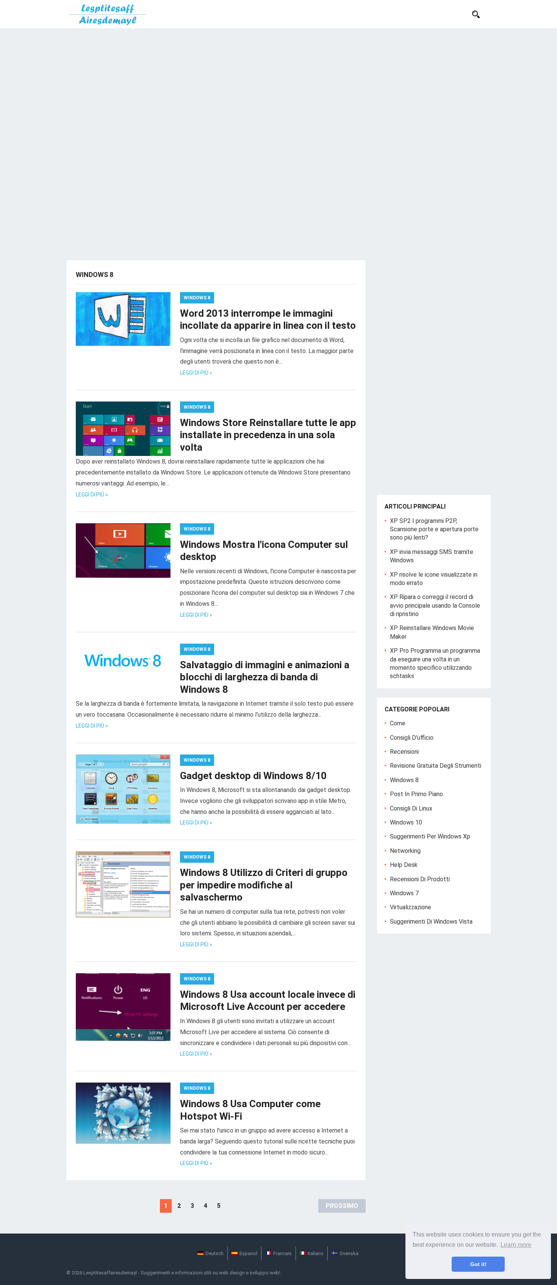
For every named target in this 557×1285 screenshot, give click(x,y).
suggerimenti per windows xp (430, 836)
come (397, 723)
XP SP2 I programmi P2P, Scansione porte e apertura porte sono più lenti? (434, 529)
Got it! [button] (478, 1264)
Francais (282, 1253)
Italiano (316, 1253)
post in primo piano (416, 794)
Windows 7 (404, 893)
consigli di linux (411, 808)
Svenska (349, 1253)
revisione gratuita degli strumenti (435, 765)
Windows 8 (197, 297)
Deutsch (214, 1253)
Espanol (248, 1253)
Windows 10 (406, 822)
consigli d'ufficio (411, 737)
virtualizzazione (410, 907)
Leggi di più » (196, 373)
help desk (404, 864)
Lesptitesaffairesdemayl (110, 1273)
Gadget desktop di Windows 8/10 (253, 775)
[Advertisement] (278, 85)
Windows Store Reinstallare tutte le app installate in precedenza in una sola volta (268, 435)
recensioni (404, 751)
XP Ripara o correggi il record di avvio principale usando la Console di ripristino (435, 605)
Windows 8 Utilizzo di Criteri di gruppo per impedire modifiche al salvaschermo (263, 885)
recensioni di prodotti (420, 879)
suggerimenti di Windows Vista (431, 921)
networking (405, 850)
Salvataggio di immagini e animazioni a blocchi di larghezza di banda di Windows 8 (264, 677)
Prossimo (342, 1205)
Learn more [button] (516, 1244)
